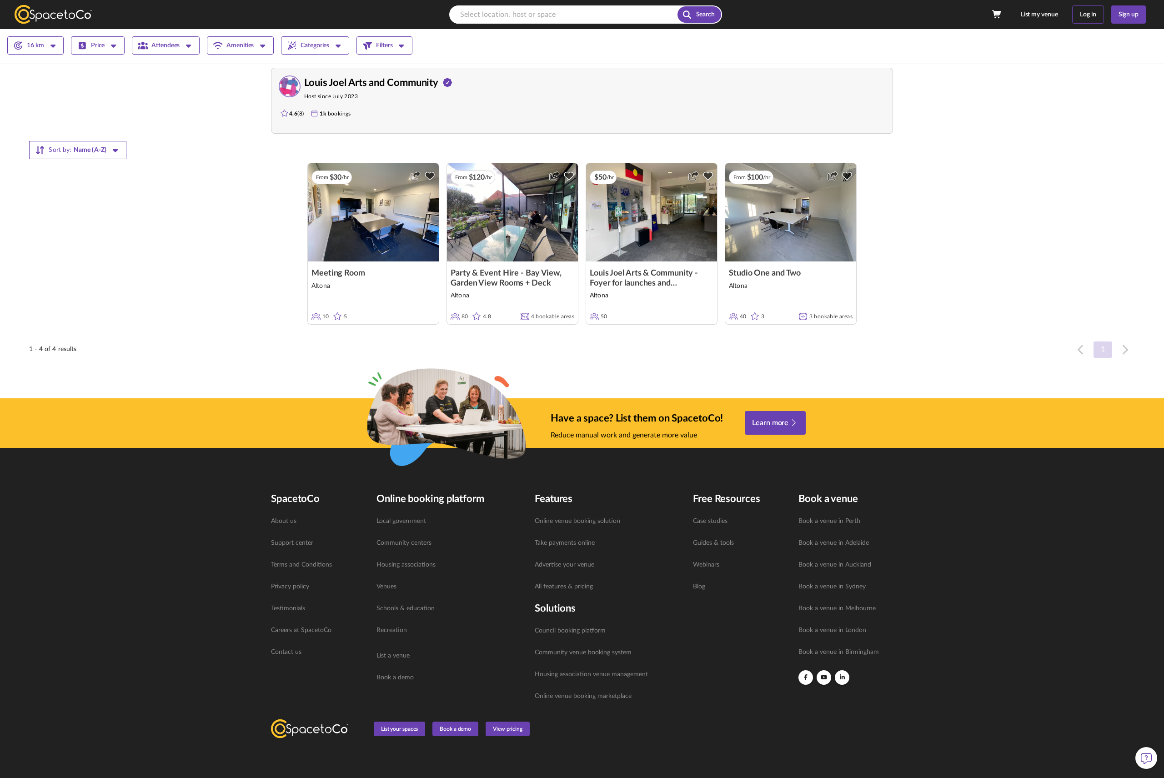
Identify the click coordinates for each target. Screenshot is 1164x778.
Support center (292, 543)
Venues (386, 586)
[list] (318, 586)
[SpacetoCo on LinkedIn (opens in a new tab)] (842, 677)
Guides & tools (713, 543)
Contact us (286, 652)
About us (283, 521)
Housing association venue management (591, 674)
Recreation (391, 630)
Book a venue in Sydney (832, 586)
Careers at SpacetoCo (301, 630)
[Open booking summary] (997, 14)
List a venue (393, 656)
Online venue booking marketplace (583, 696)
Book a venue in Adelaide (833, 543)
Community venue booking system (583, 652)
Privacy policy (290, 586)
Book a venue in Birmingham (838, 652)
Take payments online (565, 543)
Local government (401, 521)
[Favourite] (429, 176)
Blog (699, 586)
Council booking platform (570, 630)
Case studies (710, 521)
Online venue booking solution (577, 521)
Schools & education (405, 608)
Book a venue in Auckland (834, 565)
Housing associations (406, 565)
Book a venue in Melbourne (837, 608)
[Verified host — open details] (447, 82)
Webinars (706, 565)
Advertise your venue (564, 565)
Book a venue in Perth (829, 521)
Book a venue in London (832, 630)
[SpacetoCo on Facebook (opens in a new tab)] (805, 677)
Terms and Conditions (301, 565)
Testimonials (288, 608)
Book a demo (395, 677)
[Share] (415, 176)
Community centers (403, 543)
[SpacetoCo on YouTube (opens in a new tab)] (824, 677)
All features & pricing (564, 586)
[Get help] (1146, 758)
